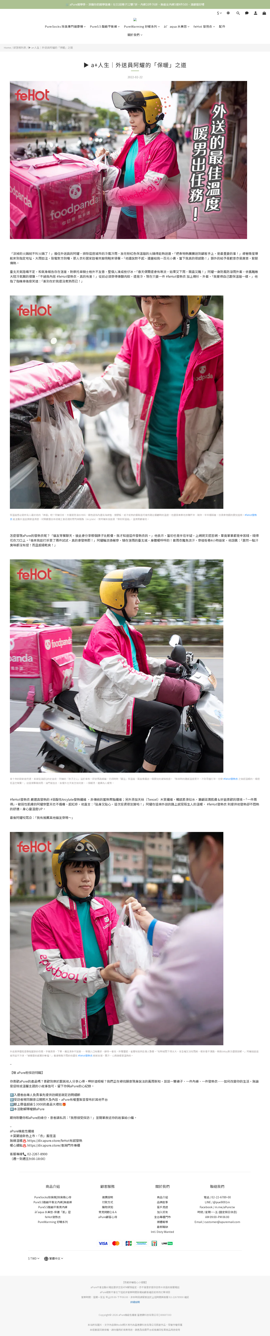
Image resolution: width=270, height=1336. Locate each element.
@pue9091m (221, 1202)
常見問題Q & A (108, 1212)
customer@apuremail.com (222, 1222)
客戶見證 (162, 1207)
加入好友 (162, 1212)
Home (7, 47)
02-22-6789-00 (221, 1197)
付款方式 (107, 1202)
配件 (222, 26)
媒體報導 (162, 1222)
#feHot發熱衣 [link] (230, 778)
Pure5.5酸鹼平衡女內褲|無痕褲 (52, 1202)
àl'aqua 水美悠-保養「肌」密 (53, 1212)
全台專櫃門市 (162, 1217)
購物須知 (107, 1207)
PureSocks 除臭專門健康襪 (64, 26)
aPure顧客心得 (107, 1217)
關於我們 (133, 35)
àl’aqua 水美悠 (175, 26)
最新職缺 (162, 1227)
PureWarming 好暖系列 (140, 26)
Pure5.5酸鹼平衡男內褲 (52, 1207)
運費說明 (107, 1197)
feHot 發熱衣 (203, 26)
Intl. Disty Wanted (162, 1232)
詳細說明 (135, 1302)
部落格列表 (19, 47)
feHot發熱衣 (53, 1217)
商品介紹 (162, 1197)
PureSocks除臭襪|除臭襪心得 (52, 1197)
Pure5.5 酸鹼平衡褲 (103, 26)
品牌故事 (162, 1202)
